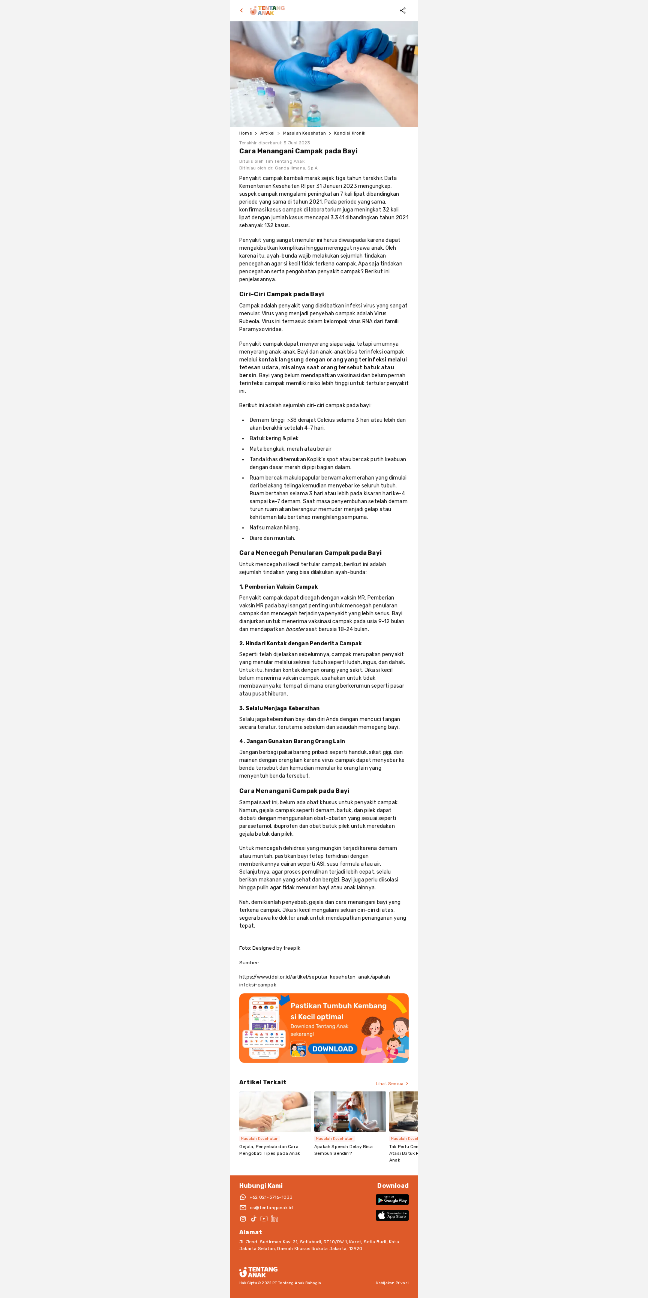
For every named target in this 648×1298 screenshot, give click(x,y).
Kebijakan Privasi (392, 1283)
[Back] (243, 10)
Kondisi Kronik (349, 133)
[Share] (403, 10)
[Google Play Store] (392, 1199)
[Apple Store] (392, 1215)
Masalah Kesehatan (304, 133)
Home (245, 133)
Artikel (267, 133)
